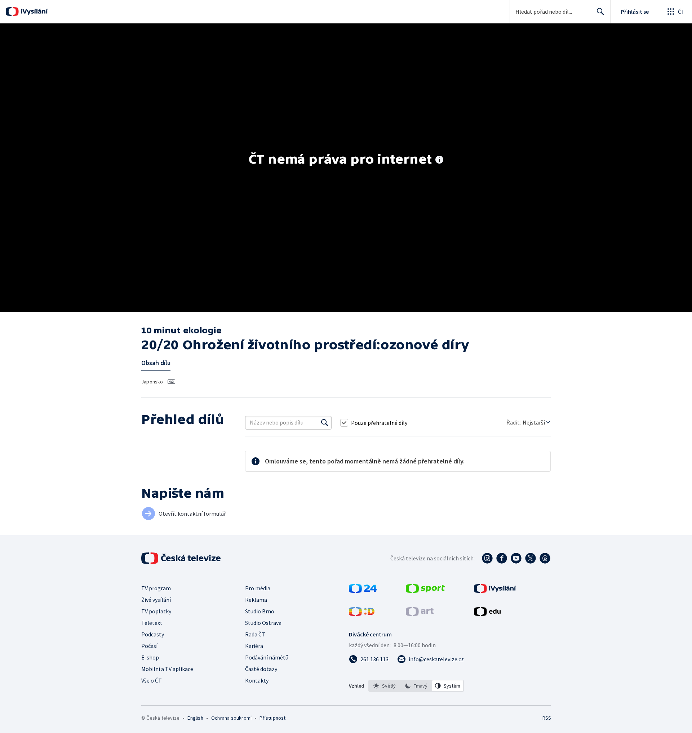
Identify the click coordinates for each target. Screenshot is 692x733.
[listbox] (416, 686)
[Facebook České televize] (501, 558)
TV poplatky (156, 611)
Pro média (257, 588)
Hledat (600, 11)
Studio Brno (259, 611)
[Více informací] (439, 160)
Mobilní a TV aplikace (167, 668)
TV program (156, 588)
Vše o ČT (151, 680)
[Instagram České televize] (487, 558)
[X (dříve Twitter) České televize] (530, 558)
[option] (384, 685)
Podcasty (152, 634)
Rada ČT (255, 634)
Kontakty (257, 680)
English (195, 718)
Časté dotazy (261, 668)
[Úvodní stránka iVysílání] (33, 11)
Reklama (256, 599)
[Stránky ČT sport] (425, 590)
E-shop (150, 657)
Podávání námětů (266, 657)
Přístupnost (272, 718)
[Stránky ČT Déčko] (361, 613)
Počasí (149, 645)
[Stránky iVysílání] (495, 590)
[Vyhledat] (324, 422)
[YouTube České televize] (516, 558)
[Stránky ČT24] (363, 590)
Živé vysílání (156, 599)
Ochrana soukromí (231, 718)
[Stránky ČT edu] (487, 613)
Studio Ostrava (263, 622)
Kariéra (254, 645)
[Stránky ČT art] (420, 613)
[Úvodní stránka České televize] (181, 558)
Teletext (152, 622)
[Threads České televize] (545, 558)
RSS (546, 718)
